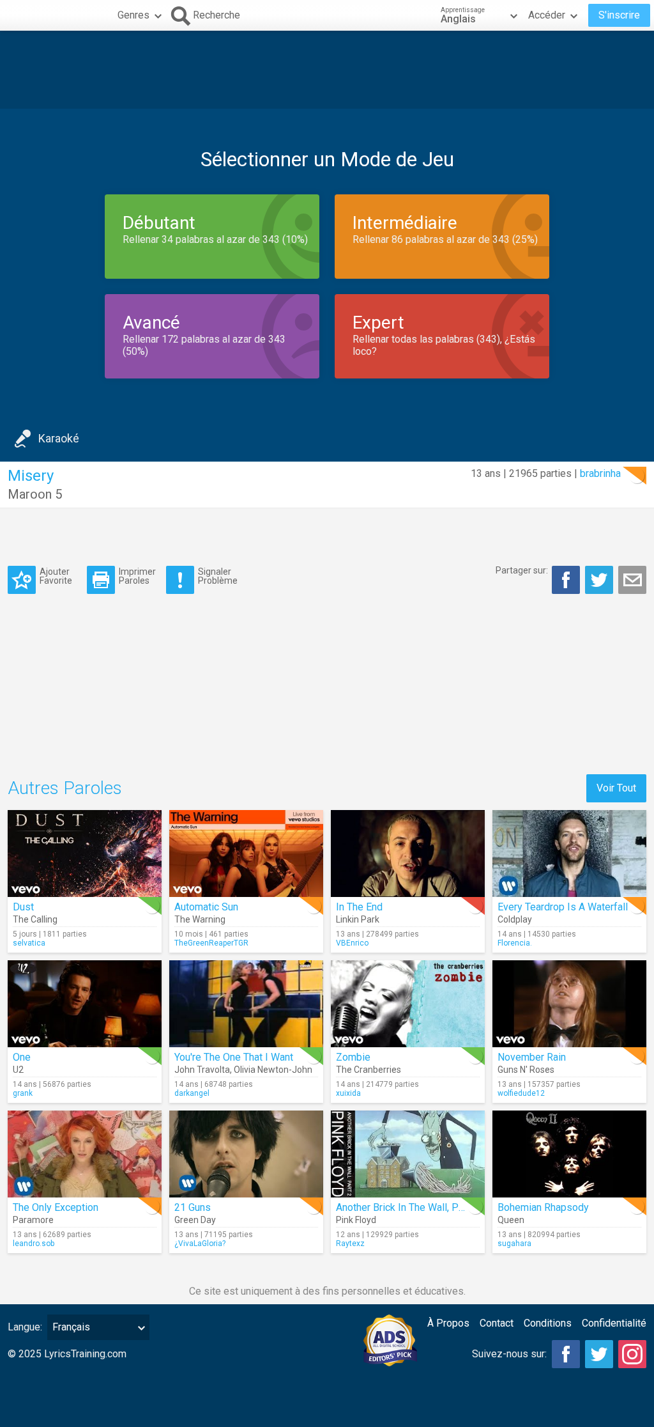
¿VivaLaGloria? (199, 1243)
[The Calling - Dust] (85, 853)
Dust (23, 907)
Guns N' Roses (526, 1069)
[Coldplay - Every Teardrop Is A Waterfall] (569, 853)
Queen (511, 1220)
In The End (359, 907)
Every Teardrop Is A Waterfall (563, 907)
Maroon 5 (35, 494)
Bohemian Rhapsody (543, 1207)
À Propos (448, 1323)
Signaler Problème (218, 575)
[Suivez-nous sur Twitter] (599, 1354)
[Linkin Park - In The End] (408, 853)
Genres (133, 15)
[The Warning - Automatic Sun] (246, 853)
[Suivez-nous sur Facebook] (566, 1354)
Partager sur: (522, 570)
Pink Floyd (356, 1220)
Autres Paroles (65, 788)
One (22, 1057)
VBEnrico (352, 943)
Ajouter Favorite (56, 575)
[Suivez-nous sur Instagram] (632, 1354)
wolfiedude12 (521, 1093)
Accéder (546, 15)
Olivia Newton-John (273, 1069)
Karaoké (58, 438)
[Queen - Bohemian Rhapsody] (569, 1154)
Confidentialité (614, 1323)
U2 (18, 1069)
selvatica (29, 943)
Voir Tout (616, 788)
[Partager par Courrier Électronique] (632, 580)
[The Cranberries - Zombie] (408, 1003)
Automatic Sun (206, 907)
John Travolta (202, 1069)
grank (23, 1093)
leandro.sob (33, 1243)
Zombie (353, 1057)
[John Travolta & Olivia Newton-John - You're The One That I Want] (246, 1003)
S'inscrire (619, 15)
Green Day (195, 1220)
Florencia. (515, 943)
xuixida (348, 1093)
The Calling (35, 919)
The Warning (199, 919)
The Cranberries (368, 1069)
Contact (496, 1323)
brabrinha (600, 473)
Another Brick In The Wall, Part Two (414, 1207)
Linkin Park (357, 919)
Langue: (25, 1327)
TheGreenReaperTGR (211, 943)
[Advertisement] (327, 69)
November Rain (532, 1057)
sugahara (514, 1243)
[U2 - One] (85, 1003)
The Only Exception (55, 1207)
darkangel (191, 1093)
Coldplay (515, 919)
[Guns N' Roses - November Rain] (569, 1003)
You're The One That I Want (233, 1057)
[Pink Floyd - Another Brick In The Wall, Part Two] (408, 1154)
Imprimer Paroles (137, 575)
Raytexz (350, 1243)
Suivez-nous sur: (509, 1354)
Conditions (548, 1323)
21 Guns (192, 1207)
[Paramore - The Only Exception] (85, 1154)
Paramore (33, 1220)
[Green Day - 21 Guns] (246, 1154)
